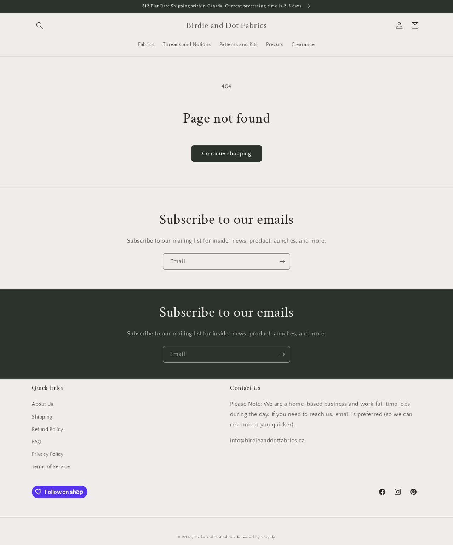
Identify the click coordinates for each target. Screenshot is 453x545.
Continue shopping (226, 154)
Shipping (42, 417)
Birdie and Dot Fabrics (214, 537)
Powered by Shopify (256, 537)
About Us (42, 404)
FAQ (37, 442)
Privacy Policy (47, 454)
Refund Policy (47, 429)
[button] (39, 25)
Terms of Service (51, 467)
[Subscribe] (282, 261)
